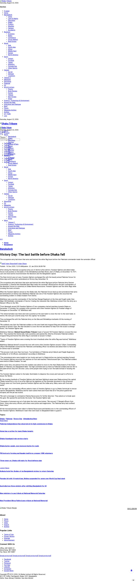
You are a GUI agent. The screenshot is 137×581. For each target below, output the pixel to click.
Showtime (7, 81)
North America (13, 55)
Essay (10, 99)
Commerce (12, 38)
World (6, 43)
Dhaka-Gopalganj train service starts (14, 439)
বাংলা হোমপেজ (132, 508)
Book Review (12, 91)
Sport (6, 57)
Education (11, 20)
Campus (11, 28)
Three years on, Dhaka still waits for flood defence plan (21, 461)
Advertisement (9, 540)
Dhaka (10, 22)
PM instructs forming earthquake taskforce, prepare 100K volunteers (26, 453)
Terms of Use (9, 534)
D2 (5, 85)
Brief (5, 106)
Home (6, 13)
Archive (6, 112)
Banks (10, 36)
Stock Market (13, 40)
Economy (11, 34)
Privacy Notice (9, 536)
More (6, 220)
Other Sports (12, 68)
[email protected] (6, 556)
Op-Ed (10, 72)
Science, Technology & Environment (16, 101)
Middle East (12, 51)
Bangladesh (8, 15)
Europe (10, 53)
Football (11, 61)
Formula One (12, 66)
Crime (10, 17)
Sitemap (7, 538)
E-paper (7, 11)
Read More (4, 421)
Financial (7, 83)
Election (11, 142)
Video (6, 523)
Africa (10, 49)
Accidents (11, 30)
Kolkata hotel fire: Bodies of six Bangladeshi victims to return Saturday (27, 471)
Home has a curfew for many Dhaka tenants (16, 431)
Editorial (11, 74)
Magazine (7, 80)
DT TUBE (7, 114)
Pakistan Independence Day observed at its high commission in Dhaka (26, 424)
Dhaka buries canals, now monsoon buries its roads (19, 446)
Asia (9, 45)
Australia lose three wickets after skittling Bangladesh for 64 (23, 486)
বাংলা (1, 134)
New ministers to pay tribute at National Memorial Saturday (22, 493)
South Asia (12, 47)
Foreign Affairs (13, 144)
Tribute (10, 95)
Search (6, 525)
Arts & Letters (9, 87)
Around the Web (9, 102)
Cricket (10, 59)
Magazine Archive (10, 110)
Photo (6, 108)
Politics (10, 24)
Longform (11, 76)
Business (7, 32)
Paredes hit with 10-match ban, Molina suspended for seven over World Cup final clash (32, 479)
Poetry (10, 89)
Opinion (6, 70)
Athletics (11, 64)
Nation (10, 146)
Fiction (10, 93)
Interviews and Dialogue (12, 104)
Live (5, 116)
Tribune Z (7, 78)
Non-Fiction (12, 97)
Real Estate (12, 41)
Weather (11, 26)
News (6, 135)
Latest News (4, 468)
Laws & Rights (13, 19)
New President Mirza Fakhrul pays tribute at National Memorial (24, 501)
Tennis (10, 62)
